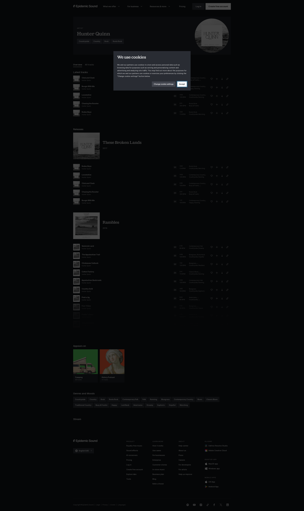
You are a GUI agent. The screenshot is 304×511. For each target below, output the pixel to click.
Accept (182, 84)
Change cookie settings (163, 84)
